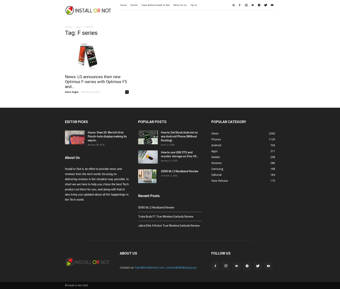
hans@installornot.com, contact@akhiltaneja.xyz (166, 267)
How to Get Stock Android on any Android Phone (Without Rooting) (179, 136)
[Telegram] (259, 5)
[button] (234, 5)
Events (134, 5)
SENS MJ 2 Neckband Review (179, 171)
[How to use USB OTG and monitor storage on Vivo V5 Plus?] (148, 157)
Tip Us (193, 5)
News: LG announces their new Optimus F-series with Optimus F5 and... (96, 81)
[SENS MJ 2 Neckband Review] (147, 176)
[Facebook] (240, 5)
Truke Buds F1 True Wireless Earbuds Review (165, 216)
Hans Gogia (72, 91)
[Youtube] (272, 5)
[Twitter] (266, 5)
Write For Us (180, 5)
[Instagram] (246, 5)
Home (123, 5)
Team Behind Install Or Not (155, 5)
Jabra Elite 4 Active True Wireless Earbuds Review (169, 225)
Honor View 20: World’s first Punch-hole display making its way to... (107, 136)
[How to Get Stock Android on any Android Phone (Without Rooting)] (148, 137)
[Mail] (253, 5)
